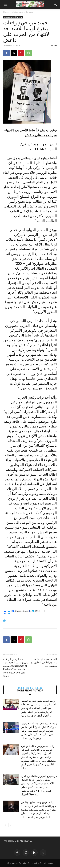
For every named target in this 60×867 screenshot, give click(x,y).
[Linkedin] (34, 852)
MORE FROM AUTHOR (30, 690)
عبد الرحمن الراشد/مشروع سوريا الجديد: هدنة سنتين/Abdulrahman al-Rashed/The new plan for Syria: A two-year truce (16, 667)
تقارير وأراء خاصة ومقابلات (22, 12)
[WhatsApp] (28, 53)
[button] (5, 4)
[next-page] (10, 825)
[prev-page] (5, 825)
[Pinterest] (21, 53)
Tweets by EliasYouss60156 (17, 840)
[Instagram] (26, 852)
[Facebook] (6, 53)
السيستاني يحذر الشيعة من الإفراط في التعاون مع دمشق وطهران (44, 662)
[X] (14, 53)
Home (6, 12)
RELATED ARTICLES (30, 688)
